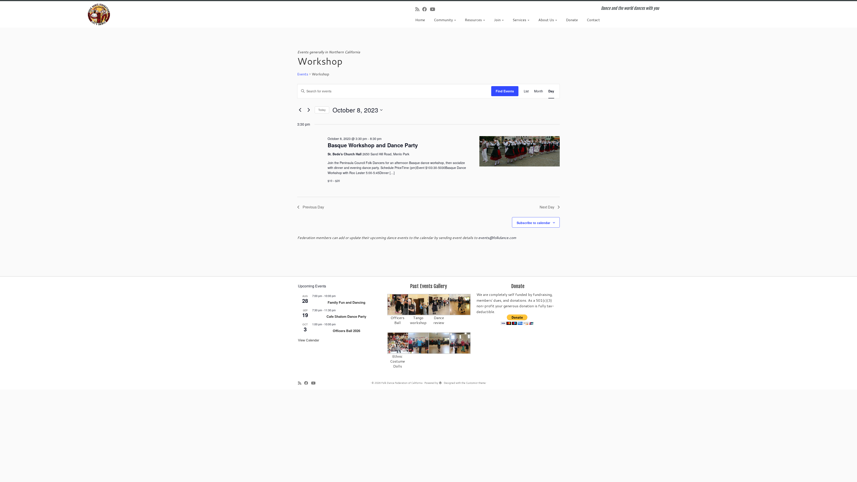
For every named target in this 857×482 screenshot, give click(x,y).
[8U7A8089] (460, 343)
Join (497, 19)
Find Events (505, 91)
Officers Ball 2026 (346, 330)
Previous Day (313, 207)
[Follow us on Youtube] (434, 9)
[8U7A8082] (439, 343)
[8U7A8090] (419, 343)
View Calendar (308, 340)
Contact (593, 19)
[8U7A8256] (460, 304)
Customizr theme (476, 383)
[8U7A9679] (398, 304)
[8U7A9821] (419, 304)
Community (444, 19)
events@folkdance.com (497, 237)
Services (520, 19)
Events (302, 74)
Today (322, 110)
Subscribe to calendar (533, 222)
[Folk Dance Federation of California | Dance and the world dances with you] (99, 14)
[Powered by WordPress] (440, 382)
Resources (474, 19)
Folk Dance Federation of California (401, 383)
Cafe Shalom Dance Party (346, 316)
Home (420, 19)
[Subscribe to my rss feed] (418, 9)
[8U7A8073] (398, 343)
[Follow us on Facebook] (426, 9)
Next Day (547, 207)
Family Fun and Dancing (346, 302)
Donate (572, 19)
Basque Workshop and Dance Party (373, 145)
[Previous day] (300, 110)
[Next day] (308, 110)
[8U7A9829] (439, 304)
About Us (546, 19)
